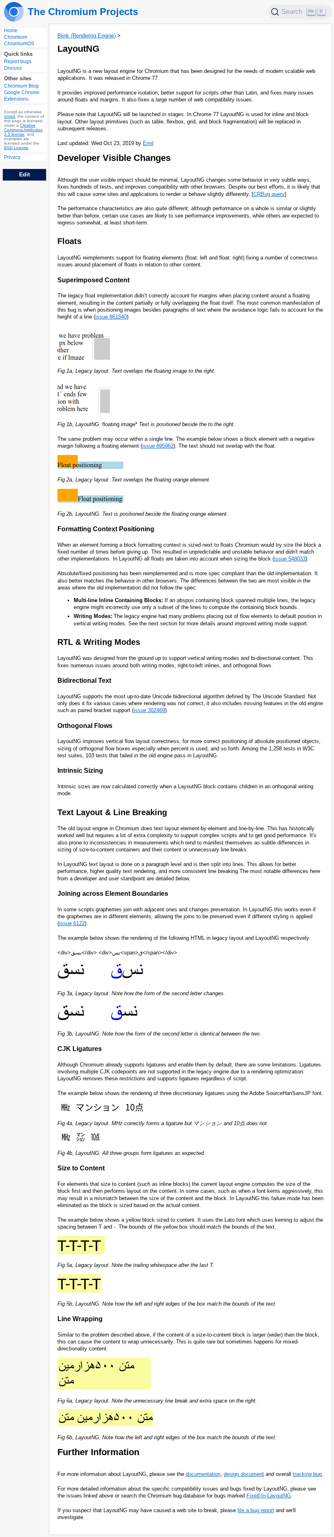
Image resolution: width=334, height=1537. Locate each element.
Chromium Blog (21, 86)
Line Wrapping (80, 1318)
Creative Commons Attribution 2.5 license (23, 129)
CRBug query (269, 194)
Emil (148, 143)
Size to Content (81, 1168)
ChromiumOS (19, 43)
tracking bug (307, 1474)
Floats (69, 241)
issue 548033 (289, 559)
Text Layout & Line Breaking (112, 812)
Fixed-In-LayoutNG (268, 1496)
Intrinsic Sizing (80, 770)
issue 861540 (111, 317)
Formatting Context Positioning (105, 529)
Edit (24, 174)
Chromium (15, 37)
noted (9, 116)
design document (244, 1474)
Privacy (12, 157)
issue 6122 (72, 923)
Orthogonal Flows (84, 725)
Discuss (13, 68)
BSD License (16, 147)
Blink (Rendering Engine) (86, 36)
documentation (203, 1474)
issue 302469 (149, 710)
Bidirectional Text (84, 680)
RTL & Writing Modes (98, 642)
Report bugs (17, 61)
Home (11, 30)
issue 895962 (158, 446)
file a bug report (255, 1510)
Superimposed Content (93, 280)
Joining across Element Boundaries (112, 893)
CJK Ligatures (79, 1048)
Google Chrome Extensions (22, 96)
